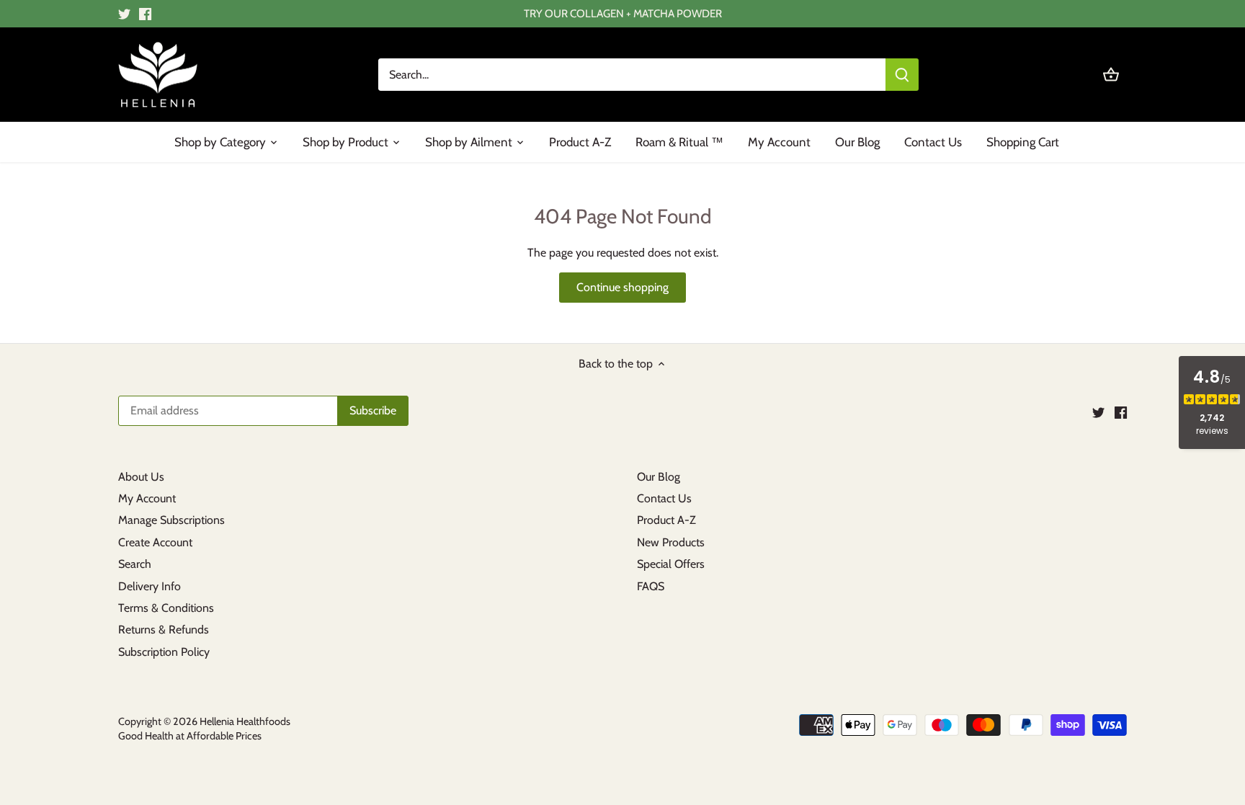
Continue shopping (622, 287)
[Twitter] (124, 14)
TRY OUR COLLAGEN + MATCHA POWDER (623, 13)
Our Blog (658, 477)
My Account (147, 498)
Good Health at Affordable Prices (190, 735)
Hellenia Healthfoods (245, 721)
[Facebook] (145, 14)
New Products (671, 542)
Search (134, 564)
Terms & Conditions (166, 608)
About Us (141, 477)
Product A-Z (666, 520)
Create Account (155, 542)
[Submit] (902, 74)
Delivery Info (149, 586)
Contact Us (664, 498)
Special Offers (671, 564)
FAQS (650, 586)
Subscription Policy (164, 652)
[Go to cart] (1111, 74)
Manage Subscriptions (171, 520)
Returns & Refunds (163, 629)
